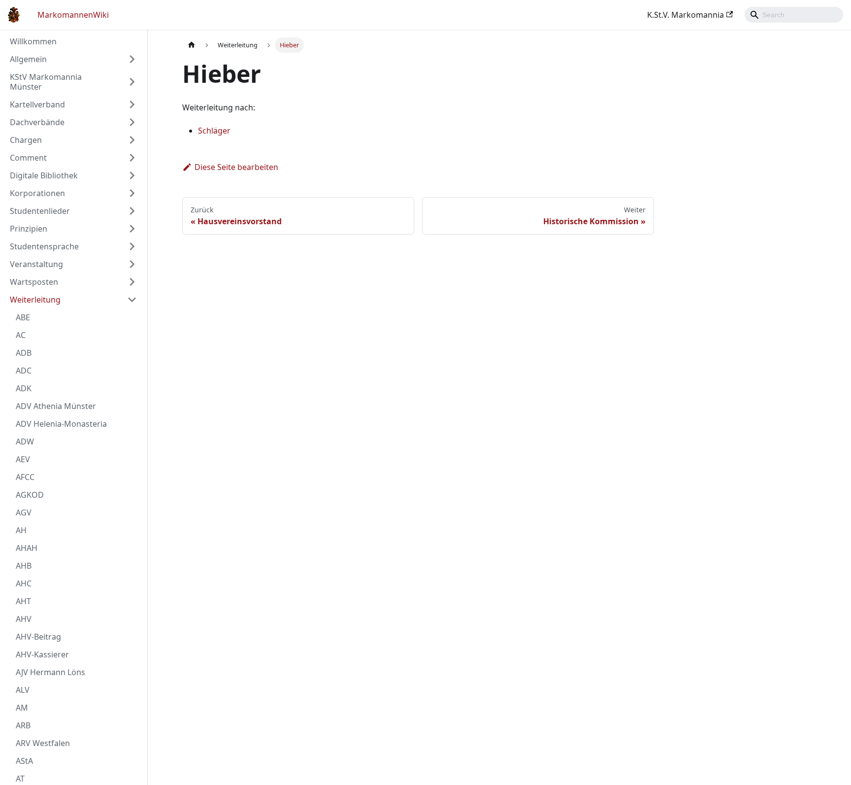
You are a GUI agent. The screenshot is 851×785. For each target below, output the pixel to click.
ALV (23, 689)
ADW (25, 441)
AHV (24, 619)
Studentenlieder (40, 210)
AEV (23, 459)
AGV (24, 512)
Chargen (26, 140)
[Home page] (191, 45)
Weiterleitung (35, 299)
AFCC (25, 477)
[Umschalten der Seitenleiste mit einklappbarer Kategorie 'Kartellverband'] (132, 104)
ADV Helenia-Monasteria (61, 423)
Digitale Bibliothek (44, 175)
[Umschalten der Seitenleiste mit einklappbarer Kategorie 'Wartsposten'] (132, 282)
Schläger (214, 130)
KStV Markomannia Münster (46, 81)
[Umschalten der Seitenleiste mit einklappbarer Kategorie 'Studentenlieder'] (132, 211)
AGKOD (30, 494)
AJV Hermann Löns (50, 672)
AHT (23, 601)
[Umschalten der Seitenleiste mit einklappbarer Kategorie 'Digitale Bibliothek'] (132, 175)
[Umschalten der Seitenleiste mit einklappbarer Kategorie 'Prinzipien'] (132, 229)
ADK (24, 388)
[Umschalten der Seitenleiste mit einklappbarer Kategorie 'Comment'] (132, 158)
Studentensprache (44, 246)
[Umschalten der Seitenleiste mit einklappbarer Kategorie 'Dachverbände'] (132, 122)
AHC (24, 583)
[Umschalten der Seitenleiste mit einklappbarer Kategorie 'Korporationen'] (132, 193)
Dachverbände (37, 122)
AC (21, 335)
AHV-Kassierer (42, 654)
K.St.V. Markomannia (685, 14)
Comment (28, 157)
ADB (24, 352)
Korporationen (37, 193)
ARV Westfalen (43, 743)
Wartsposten (34, 281)
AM (22, 707)
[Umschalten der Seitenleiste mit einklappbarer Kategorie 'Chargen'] (132, 140)
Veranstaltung (36, 264)
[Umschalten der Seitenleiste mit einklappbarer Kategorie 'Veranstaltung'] (132, 264)
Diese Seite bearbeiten (236, 167)
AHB (24, 565)
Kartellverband (37, 104)
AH (21, 530)
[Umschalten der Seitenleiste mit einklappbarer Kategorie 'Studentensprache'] (132, 246)
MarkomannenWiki (73, 14)
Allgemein (28, 59)
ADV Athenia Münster (56, 406)
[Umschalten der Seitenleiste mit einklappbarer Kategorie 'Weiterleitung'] (132, 299)
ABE (23, 317)
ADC (24, 370)
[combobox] (794, 15)
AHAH (26, 548)
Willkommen (33, 41)
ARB (23, 725)
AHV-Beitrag (38, 636)
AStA (24, 760)
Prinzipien (28, 228)
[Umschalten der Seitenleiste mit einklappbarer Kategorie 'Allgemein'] (132, 59)
